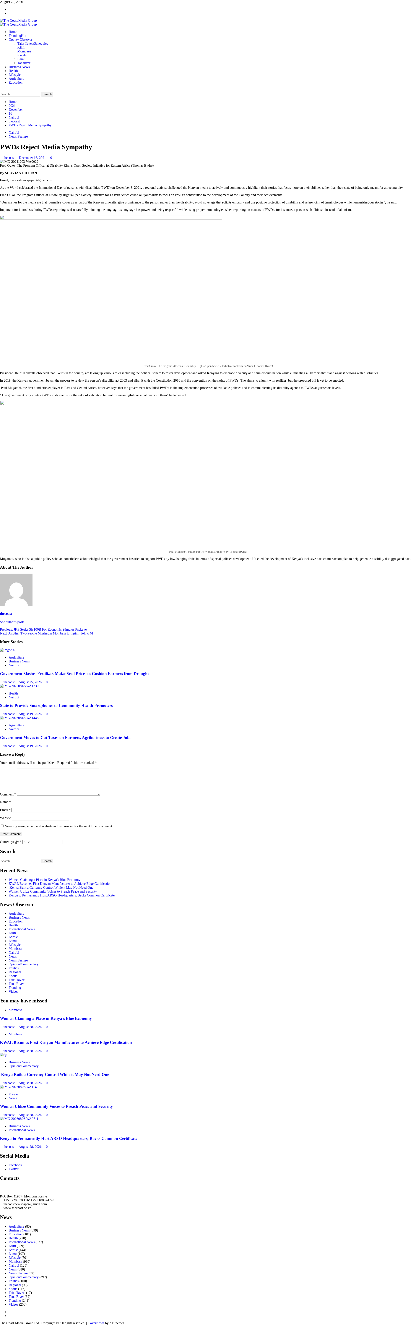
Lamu (21, 59)
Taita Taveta (32, 43)
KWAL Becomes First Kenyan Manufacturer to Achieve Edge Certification (60, 883)
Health (13, 71)
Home (13, 32)
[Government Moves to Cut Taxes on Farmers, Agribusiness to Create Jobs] (19, 718)
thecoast (9, 157)
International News (22, 929)
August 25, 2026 (30, 682)
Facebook (15, 1165)
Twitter (13, 1169)
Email (5, 810)
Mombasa (24, 51)
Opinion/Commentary (24, 964)
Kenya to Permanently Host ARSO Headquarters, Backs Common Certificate (62, 895)
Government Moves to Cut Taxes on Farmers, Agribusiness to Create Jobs (65, 737)
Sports (13, 976)
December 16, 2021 (33, 157)
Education (16, 82)
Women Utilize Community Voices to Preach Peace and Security (53, 891)
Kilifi (20, 47)
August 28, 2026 (30, 1027)
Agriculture (16, 78)
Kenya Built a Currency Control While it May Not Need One (51, 887)
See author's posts (12, 622)
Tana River (16, 984)
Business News (19, 67)
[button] (1, 90)
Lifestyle (15, 74)
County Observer (20, 39)
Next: (46, 633)
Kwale (21, 55)
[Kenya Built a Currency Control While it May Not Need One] (3, 1055)
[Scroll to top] (1, 1327)
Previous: (43, 629)
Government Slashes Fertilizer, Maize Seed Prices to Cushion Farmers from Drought (74, 673)
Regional (15, 972)
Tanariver (23, 63)
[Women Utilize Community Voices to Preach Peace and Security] (19, 1087)
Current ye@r (10, 842)
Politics (14, 968)
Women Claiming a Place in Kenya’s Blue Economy (44, 880)
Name (5, 802)
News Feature (18, 136)
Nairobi (14, 132)
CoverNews (96, 1323)
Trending (17, 35)
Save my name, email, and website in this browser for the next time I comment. (59, 826)
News (13, 956)
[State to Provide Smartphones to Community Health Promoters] (19, 686)
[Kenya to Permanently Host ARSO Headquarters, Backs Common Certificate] (19, 1119)
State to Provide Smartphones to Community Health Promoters (56, 705)
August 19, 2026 (30, 714)
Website (5, 818)
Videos (13, 991)
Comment (8, 794)
